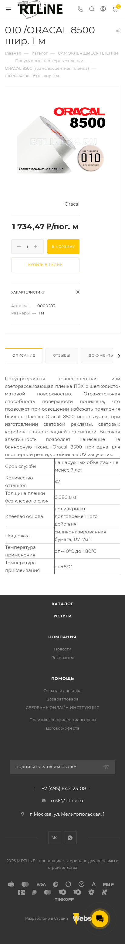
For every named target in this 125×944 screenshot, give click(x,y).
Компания (62, 636)
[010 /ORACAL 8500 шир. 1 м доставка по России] (62, 139)
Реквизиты (62, 657)
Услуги (62, 615)
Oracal (72, 204)
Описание (23, 355)
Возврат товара (62, 699)
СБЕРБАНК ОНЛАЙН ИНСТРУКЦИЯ (63, 707)
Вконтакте (54, 837)
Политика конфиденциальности (62, 719)
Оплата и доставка (62, 690)
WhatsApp (70, 837)
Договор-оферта (62, 728)
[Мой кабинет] (103, 9)
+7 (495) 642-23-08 (64, 788)
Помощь (62, 678)
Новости (62, 649)
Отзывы (61, 355)
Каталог (63, 603)
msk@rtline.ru (67, 800)
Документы (101, 355)
